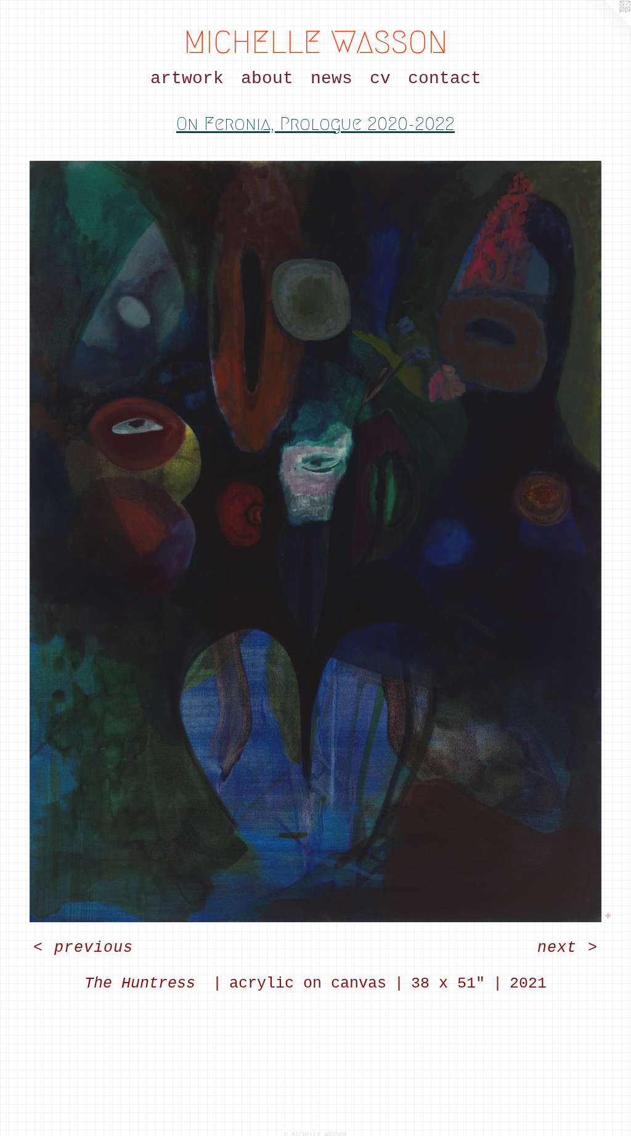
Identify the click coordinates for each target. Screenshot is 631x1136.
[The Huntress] (315, 541)
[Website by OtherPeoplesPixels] (606, 24)
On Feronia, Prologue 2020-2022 (315, 124)
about (267, 78)
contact (444, 78)
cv (380, 78)
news (331, 78)
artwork (187, 78)
